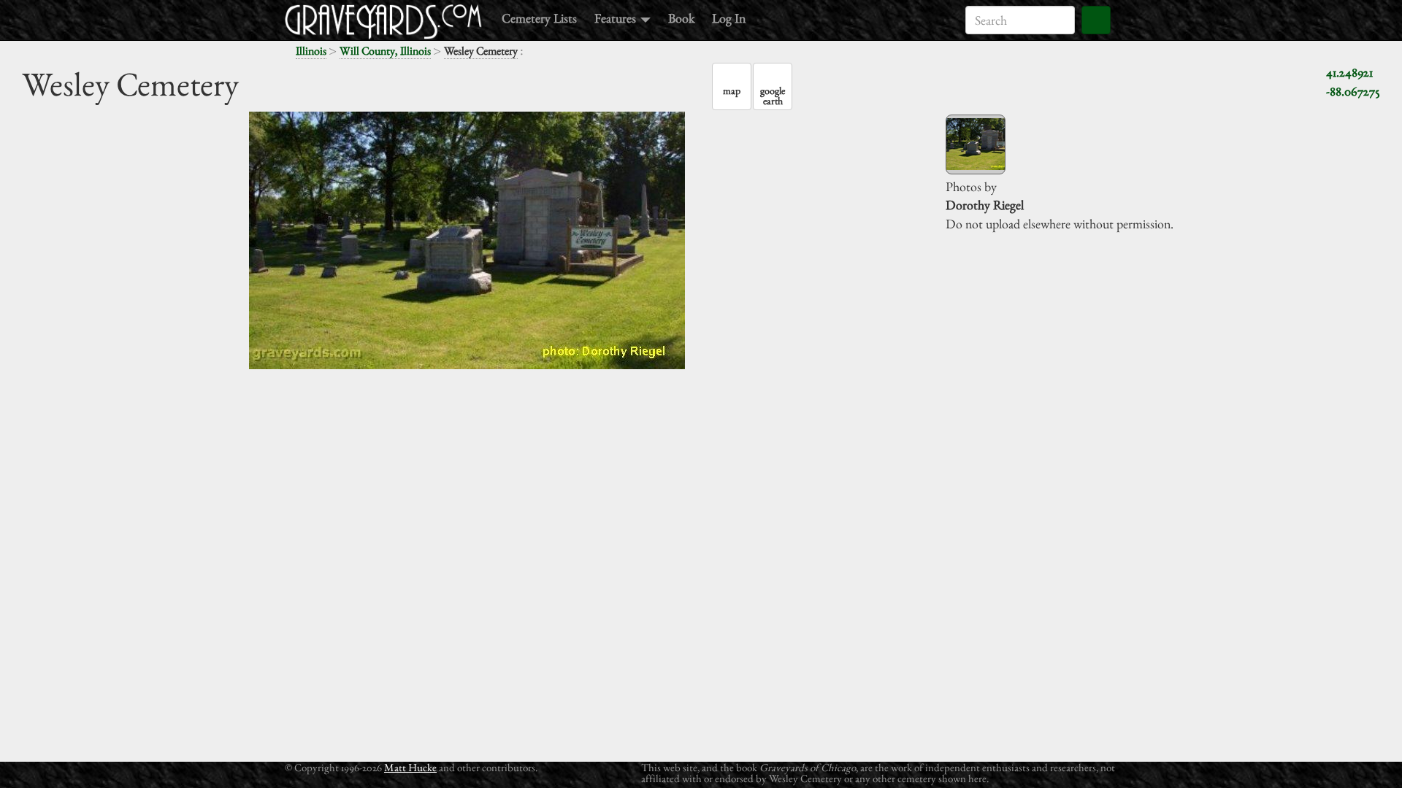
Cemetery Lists (539, 17)
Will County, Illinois (385, 50)
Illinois (311, 50)
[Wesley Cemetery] (975, 144)
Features (616, 17)
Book (681, 17)
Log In (729, 17)
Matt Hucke (410, 767)
